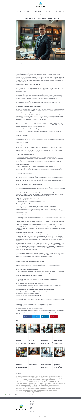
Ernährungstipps (19, 381)
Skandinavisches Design (20, 388)
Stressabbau (30, 388)
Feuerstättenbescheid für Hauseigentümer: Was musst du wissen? (34, 364)
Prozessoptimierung (20, 386)
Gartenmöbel (41, 381)
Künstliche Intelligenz (44, 383)
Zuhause (61, 11)
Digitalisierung (35, 378)
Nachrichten (45, 11)
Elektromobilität (19, 379)
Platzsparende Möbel (55, 385)
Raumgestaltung (30, 386)
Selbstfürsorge (48, 386)
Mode (41, 11)
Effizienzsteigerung (47, 378)
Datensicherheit (58, 376)
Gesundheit (32, 11)
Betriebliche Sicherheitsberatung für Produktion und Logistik (21, 366)
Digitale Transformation (23, 378)
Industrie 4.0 (27, 383)
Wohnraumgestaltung (33, 392)
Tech (57, 11)
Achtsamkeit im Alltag (25, 376)
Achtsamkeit (18, 376)
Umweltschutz (35, 390)
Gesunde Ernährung (52, 381)
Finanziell (26, 11)
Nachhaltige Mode (26, 385)
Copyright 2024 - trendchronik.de (40, 416)
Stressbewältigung (41, 388)
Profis (50, 11)
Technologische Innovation (54, 388)
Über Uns (32, 411)
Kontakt (40, 14)
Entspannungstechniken (46, 380)
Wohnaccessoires (20, 392)
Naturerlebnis (49, 385)
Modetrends (56, 383)
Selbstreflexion (56, 386)
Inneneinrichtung (33, 383)
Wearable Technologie (52, 390)
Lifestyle (37, 11)
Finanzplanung (26, 381)
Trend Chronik (21, 11)
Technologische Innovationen (23, 390)
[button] (63, 63)
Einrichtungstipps (58, 378)
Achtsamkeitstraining (33, 376)
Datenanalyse (52, 376)
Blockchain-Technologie (44, 376)
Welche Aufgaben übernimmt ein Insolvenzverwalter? (58, 342)
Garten (31, 404)
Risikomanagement (39, 386)
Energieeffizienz (30, 380)
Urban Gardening (44, 390)
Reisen (54, 11)
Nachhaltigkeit (40, 385)
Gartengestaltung (33, 381)
